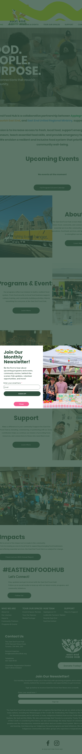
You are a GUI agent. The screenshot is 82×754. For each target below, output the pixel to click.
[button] (21, 404)
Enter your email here (12, 383)
